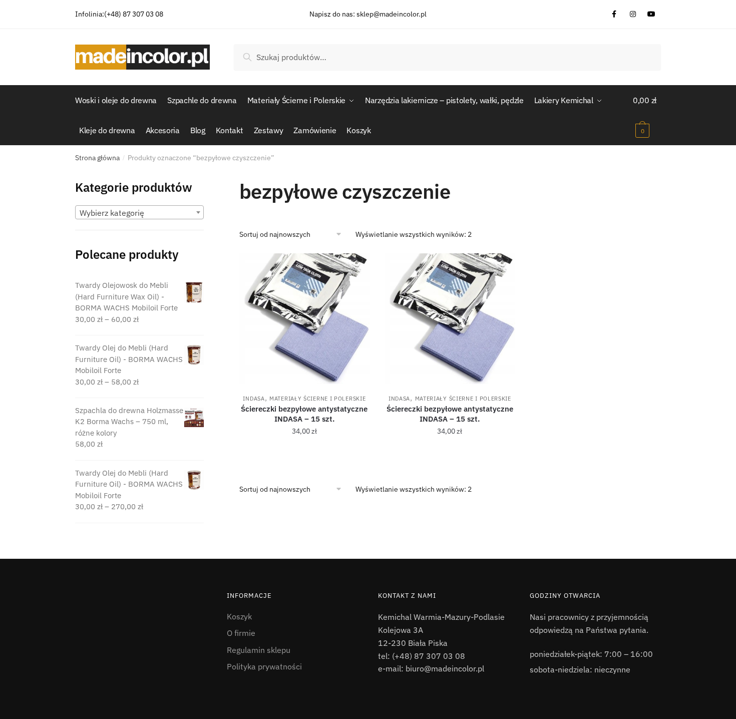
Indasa (253, 398)
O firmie (241, 633)
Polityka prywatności (264, 666)
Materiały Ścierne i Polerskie (317, 398)
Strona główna (97, 157)
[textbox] (139, 213)
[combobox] (139, 212)
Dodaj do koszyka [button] (304, 453)
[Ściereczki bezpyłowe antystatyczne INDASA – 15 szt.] (304, 318)
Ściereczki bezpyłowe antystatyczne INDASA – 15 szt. (304, 414)
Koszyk (239, 616)
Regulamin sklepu (258, 650)
